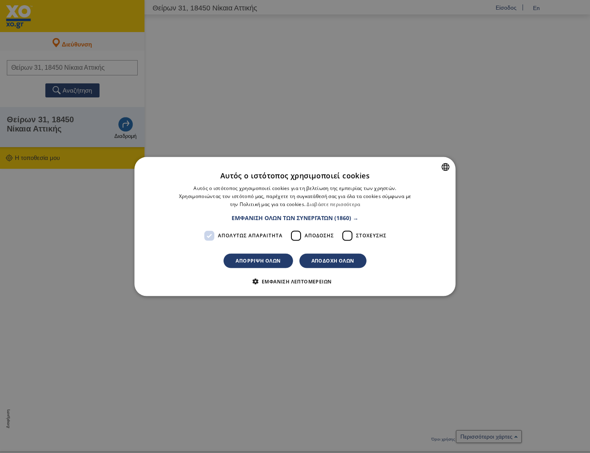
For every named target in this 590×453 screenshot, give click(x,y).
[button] (295, 217)
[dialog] (295, 226)
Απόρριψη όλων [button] (258, 260)
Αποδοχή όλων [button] (332, 260)
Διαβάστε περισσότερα (333, 204)
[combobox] (445, 167)
